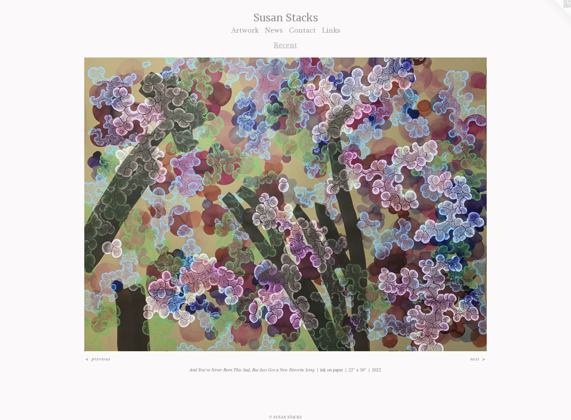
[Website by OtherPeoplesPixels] (555, 15)
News (274, 30)
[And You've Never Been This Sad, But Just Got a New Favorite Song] (285, 205)
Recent (285, 45)
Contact (302, 30)
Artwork (245, 30)
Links (331, 30)
